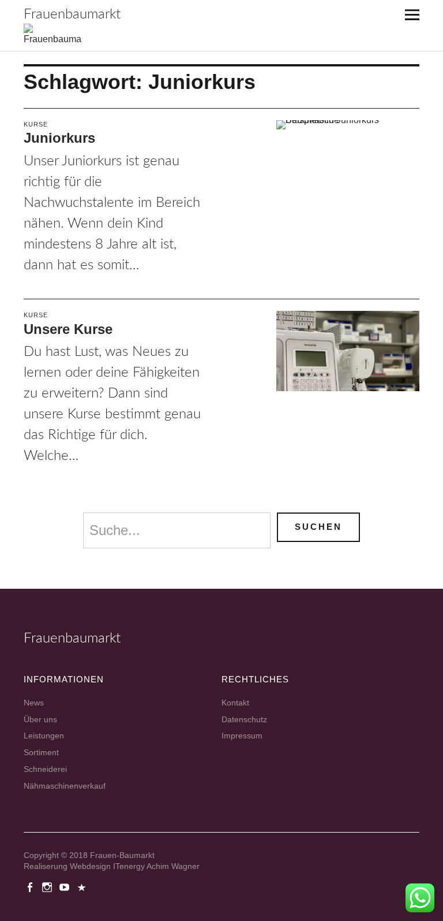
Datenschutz (244, 719)
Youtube (65, 886)
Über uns (40, 719)
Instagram (48, 886)
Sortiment (41, 752)
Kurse (36, 124)
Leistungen (44, 735)
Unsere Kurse (68, 329)
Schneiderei (45, 769)
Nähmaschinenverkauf (65, 785)
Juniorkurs (59, 138)
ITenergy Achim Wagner (156, 866)
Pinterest (83, 886)
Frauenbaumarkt (72, 14)
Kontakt (235, 702)
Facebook (31, 886)
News (34, 702)
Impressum (242, 735)
